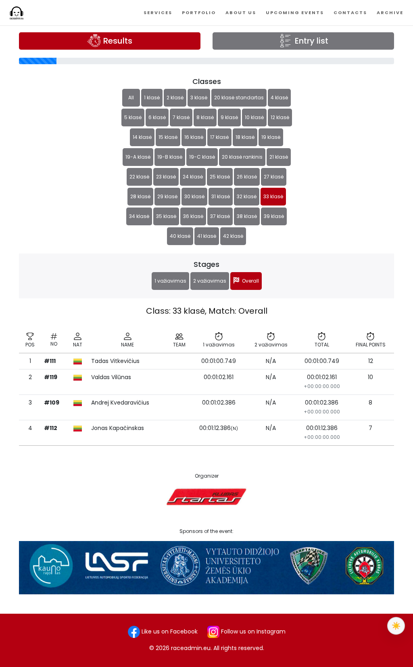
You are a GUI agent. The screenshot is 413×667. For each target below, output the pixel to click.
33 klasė (273, 196)
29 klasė (167, 196)
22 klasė (139, 176)
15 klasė (168, 137)
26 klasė (247, 176)
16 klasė (193, 137)
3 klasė (198, 97)
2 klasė (175, 97)
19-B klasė (169, 156)
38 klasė (247, 216)
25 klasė (220, 176)
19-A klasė (137, 156)
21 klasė (278, 156)
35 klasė (166, 216)
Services (158, 12)
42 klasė (233, 236)
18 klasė (245, 137)
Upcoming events (295, 12)
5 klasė (133, 117)
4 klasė (279, 97)
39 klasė (274, 216)
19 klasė (270, 137)
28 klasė (140, 196)
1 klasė (152, 97)
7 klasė (181, 117)
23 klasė (166, 176)
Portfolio (199, 12)
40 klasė (180, 236)
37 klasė (220, 216)
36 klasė (193, 216)
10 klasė (254, 117)
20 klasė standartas (239, 97)
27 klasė (274, 176)
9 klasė (229, 117)
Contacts (350, 12)
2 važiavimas (209, 280)
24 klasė (193, 176)
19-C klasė (202, 156)
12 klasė (280, 117)
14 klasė (142, 137)
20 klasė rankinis (242, 156)
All (131, 97)
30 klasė (194, 196)
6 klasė (157, 117)
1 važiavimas (170, 280)
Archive (390, 12)
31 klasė (220, 196)
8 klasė (205, 117)
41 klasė (206, 236)
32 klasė (247, 196)
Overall (249, 280)
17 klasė (219, 137)
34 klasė (139, 216)
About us (240, 12)
